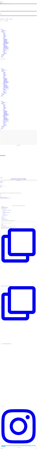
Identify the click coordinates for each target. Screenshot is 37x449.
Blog (1, 56)
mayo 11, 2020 (1, 181)
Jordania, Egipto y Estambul (6, 47)
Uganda (4, 50)
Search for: (1, 185)
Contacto (3, 30)
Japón (4, 91)
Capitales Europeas (5, 39)
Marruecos (5, 89)
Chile (4, 76)
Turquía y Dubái (5, 45)
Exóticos (3, 55)
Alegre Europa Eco (5, 79)
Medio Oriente (4, 44)
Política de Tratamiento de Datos (4, 207)
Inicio (1, 29)
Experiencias (2, 93)
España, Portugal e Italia (6, 42)
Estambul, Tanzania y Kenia (6, 49)
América (3, 32)
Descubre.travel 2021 (19, 447)
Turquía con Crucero (5, 46)
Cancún (4, 33)
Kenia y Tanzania (5, 90)
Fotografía (5, 197)
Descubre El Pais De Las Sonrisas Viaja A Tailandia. (18, 178)
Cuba (4, 37)
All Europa (5, 38)
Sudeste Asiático (5, 53)
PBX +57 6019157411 (3, 218)
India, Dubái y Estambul (6, 48)
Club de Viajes (2, 31)
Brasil (4, 34)
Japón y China (5, 52)
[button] (1, 448)
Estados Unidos (5, 35)
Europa (3, 77)
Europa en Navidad (5, 80)
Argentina (5, 36)
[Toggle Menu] (0, 28)
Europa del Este (5, 40)
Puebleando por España (6, 43)
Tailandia (4, 92)
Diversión (1, 197)
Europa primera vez (5, 78)
